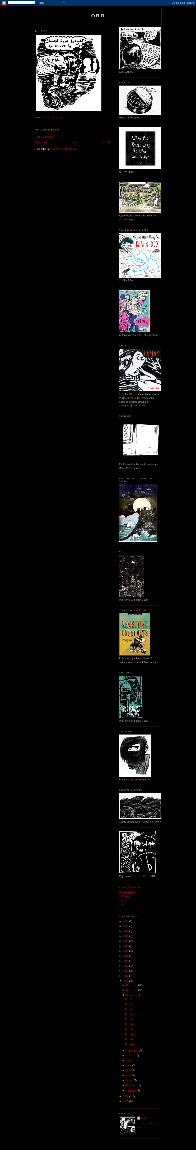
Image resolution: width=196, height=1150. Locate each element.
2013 (126, 961)
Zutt (121, 905)
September (132, 1050)
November (132, 990)
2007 (126, 1101)
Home (74, 142)
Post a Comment (44, 136)
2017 (126, 941)
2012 (126, 966)
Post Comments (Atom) (63, 149)
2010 (126, 976)
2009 (126, 980)
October (131, 995)
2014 (126, 956)
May (129, 1070)
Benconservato (127, 891)
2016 (126, 946)
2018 (126, 936)
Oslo (121, 900)
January (131, 1090)
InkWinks (124, 896)
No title (129, 999)
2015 (126, 951)
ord (98, 16)
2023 (126, 921)
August (130, 1055)
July (128, 1060)
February (131, 1085)
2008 (126, 1096)
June (129, 1065)
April (129, 1075)
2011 (126, 971)
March (130, 1080)
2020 (126, 926)
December (132, 985)
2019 (126, 931)
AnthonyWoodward (129, 887)
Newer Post (41, 142)
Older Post (107, 142)
